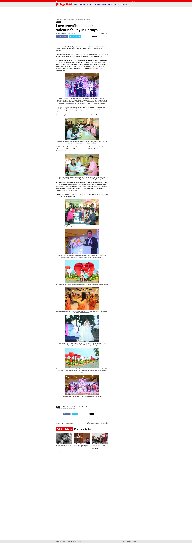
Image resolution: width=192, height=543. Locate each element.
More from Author (82, 429)
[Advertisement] (96, 11)
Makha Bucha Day (76, 407)
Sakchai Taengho (95, 407)
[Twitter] (135, 1)
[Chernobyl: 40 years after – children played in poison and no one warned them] (64, 438)
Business (82, 4)
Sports (110, 4)
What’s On (90, 4)
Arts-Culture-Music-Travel (80, 443)
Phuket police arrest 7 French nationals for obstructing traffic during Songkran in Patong (100, 447)
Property (97, 4)
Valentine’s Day (71, 408)
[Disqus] (82, 476)
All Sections (124, 4)
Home (57, 19)
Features (58, 21)
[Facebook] (130, 1)
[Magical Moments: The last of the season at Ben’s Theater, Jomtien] (82, 438)
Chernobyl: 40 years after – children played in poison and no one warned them (63, 447)
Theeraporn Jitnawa (61, 408)
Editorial (58, 443)
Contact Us (123, 541)
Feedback (134, 541)
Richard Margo (85, 407)
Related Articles (64, 429)
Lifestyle (116, 4)
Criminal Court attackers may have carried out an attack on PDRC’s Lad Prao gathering (68, 422)
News (75, 4)
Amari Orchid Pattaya (66, 407)
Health (104, 4)
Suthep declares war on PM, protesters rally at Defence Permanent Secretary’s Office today (97, 422)
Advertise (129, 541)
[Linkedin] (132, 1)
